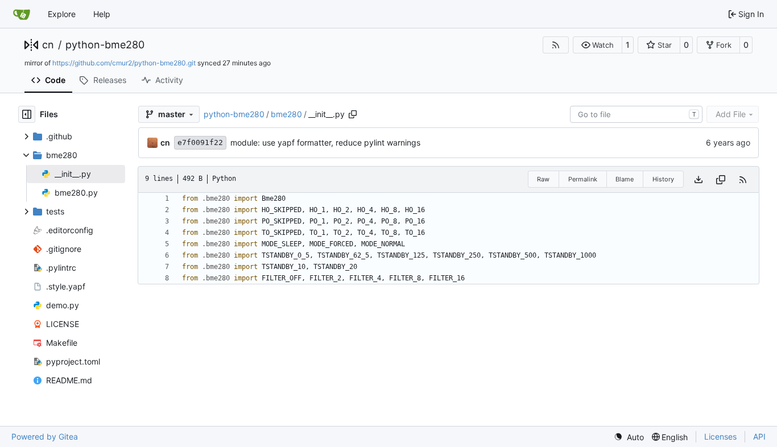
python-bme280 (104, 45)
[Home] (22, 14)
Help (101, 14)
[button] (597, 44)
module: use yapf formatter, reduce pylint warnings (325, 142)
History (663, 179)
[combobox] (636, 114)
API (759, 436)
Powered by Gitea (44, 436)
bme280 (286, 114)
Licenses (720, 436)
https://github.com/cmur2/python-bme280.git (124, 63)
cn (48, 45)
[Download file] (698, 179)
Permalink (582, 179)
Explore (62, 14)
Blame (624, 179)
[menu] (629, 437)
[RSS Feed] (556, 44)
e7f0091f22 (200, 142)
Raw (543, 179)
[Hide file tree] (26, 114)
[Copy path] (353, 114)
